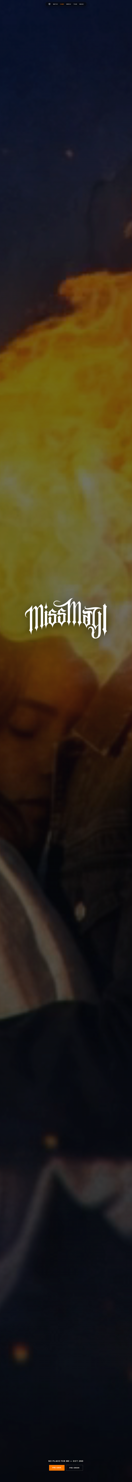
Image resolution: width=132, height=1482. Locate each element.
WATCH (55, 4)
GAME (62, 4)
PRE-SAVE (56, 1468)
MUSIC (82, 4)
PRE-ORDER (74, 1468)
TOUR (75, 4)
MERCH (68, 4)
